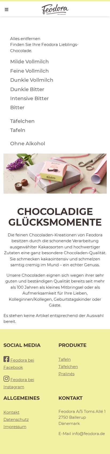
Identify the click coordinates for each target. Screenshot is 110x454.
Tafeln (64, 359)
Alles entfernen (25, 38)
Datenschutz (16, 419)
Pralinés (66, 373)
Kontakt (11, 412)
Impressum (14, 426)
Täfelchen (68, 366)
